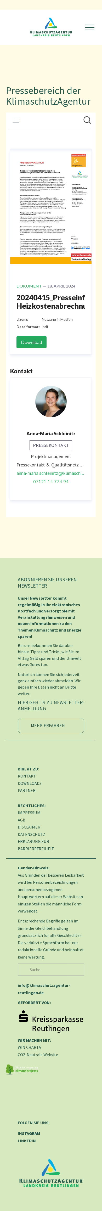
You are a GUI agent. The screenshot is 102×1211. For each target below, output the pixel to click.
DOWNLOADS (30, 783)
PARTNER (27, 790)
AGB (21, 820)
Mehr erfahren (48, 725)
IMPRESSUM (29, 812)
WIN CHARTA (29, 1047)
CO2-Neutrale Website (38, 1054)
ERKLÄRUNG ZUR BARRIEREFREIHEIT (36, 845)
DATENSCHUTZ (31, 834)
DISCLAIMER (29, 827)
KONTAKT (27, 776)
